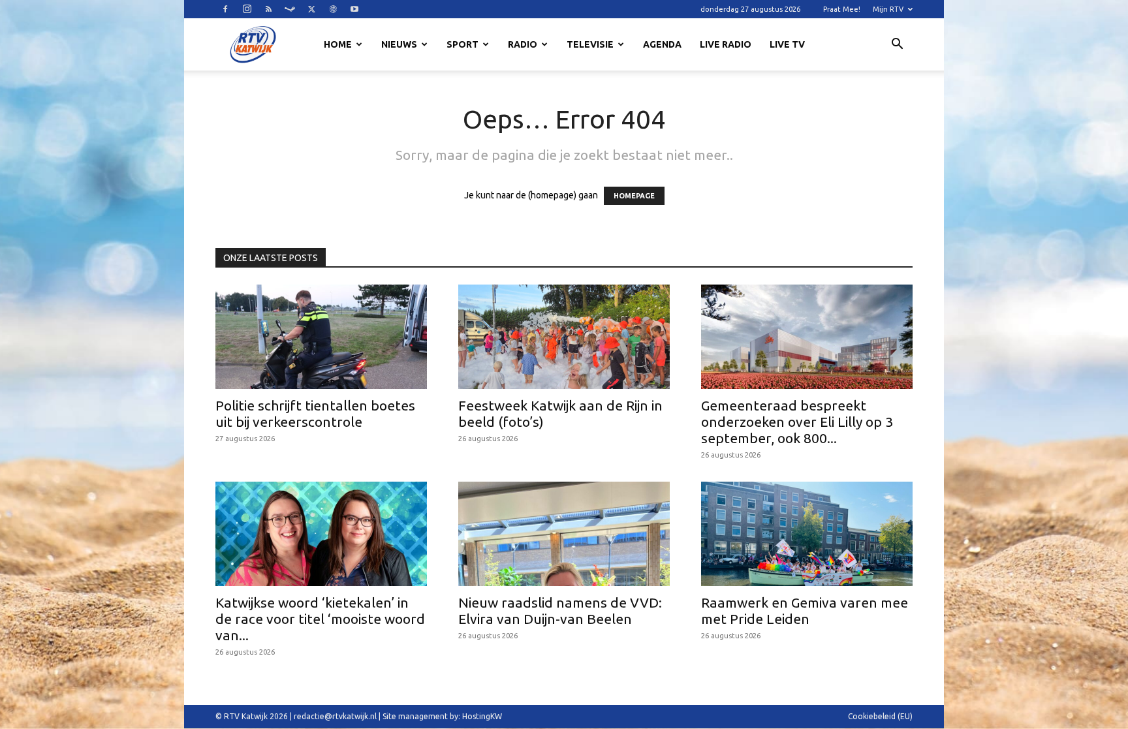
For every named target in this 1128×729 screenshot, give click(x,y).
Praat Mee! (841, 9)
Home (338, 44)
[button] (897, 45)
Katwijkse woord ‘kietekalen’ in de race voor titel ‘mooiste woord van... (320, 619)
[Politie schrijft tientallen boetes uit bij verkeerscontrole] (321, 337)
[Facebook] (225, 9)
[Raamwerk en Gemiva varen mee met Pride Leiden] (807, 534)
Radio (522, 44)
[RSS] (268, 9)
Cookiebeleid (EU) (880, 716)
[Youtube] (354, 9)
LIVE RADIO (725, 44)
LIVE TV (787, 44)
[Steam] (290, 9)
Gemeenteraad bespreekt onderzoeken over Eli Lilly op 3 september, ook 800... (797, 421)
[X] (311, 9)
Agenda (662, 44)
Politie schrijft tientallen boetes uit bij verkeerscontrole (315, 413)
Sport (462, 44)
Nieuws (399, 44)
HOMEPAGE (634, 196)
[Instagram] (247, 9)
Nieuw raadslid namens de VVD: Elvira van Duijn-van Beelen (560, 611)
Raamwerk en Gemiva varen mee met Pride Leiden (804, 611)
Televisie (590, 44)
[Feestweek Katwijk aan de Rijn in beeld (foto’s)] (564, 337)
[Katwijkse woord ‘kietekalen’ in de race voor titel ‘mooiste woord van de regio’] (321, 534)
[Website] (333, 9)
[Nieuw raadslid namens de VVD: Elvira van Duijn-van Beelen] (564, 534)
